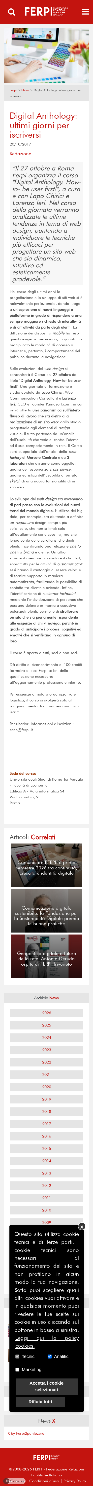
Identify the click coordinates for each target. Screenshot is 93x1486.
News (25, 90)
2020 (46, 1086)
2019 (46, 1099)
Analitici (61, 1356)
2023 (46, 1049)
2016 (46, 1136)
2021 (46, 1074)
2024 (46, 1037)
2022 (46, 1062)
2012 (46, 1185)
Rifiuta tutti (40, 1401)
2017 (46, 1123)
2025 (46, 1025)
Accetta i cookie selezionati (46, 1386)
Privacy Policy (74, 1481)
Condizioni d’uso (44, 1481)
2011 (46, 1197)
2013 (46, 1173)
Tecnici (28, 1356)
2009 (46, 1222)
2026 (46, 1012)
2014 (46, 1160)
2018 (46, 1111)
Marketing (31, 1369)
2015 (46, 1148)
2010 (46, 1210)
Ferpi (13, 90)
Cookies (14, 1481)
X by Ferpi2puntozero (26, 1433)
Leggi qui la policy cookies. (47, 1342)
